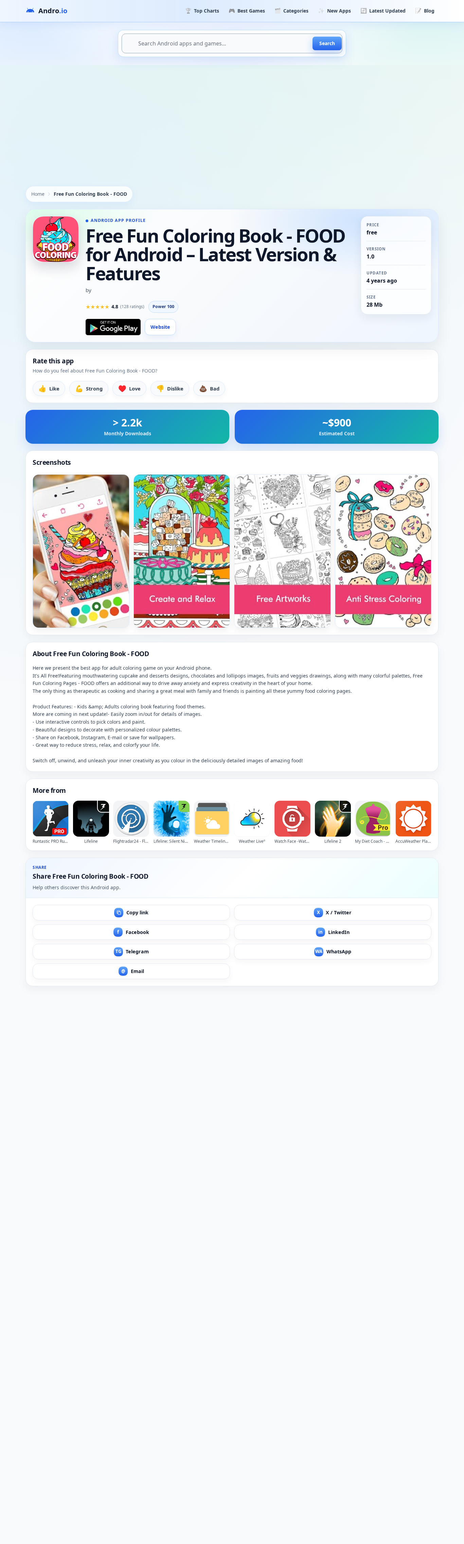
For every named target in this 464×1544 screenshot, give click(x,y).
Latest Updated (383, 10)
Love (129, 388)
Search (327, 43)
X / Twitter (334, 912)
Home (37, 194)
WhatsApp (333, 951)
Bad (209, 388)
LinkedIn (334, 932)
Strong (89, 388)
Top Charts (202, 10)
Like (48, 388)
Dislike (169, 388)
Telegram (132, 951)
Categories (291, 10)
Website (160, 327)
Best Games (247, 10)
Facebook (133, 932)
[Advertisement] (232, 116)
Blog (424, 10)
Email (132, 971)
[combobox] (232, 43)
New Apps (334, 10)
